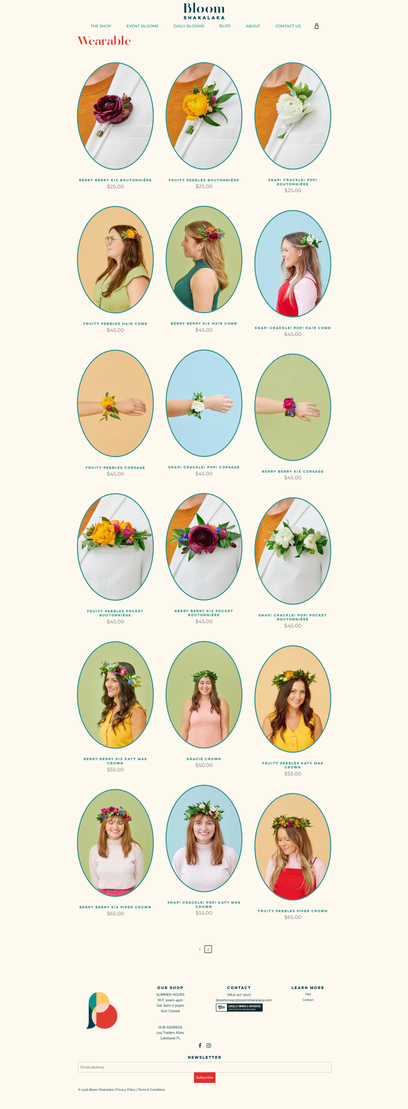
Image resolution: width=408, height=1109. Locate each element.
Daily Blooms (189, 26)
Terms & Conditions (151, 1089)
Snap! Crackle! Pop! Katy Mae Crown (204, 904)
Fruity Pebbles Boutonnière (204, 180)
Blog (225, 25)
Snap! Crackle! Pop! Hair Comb (293, 328)
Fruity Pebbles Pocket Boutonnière (115, 613)
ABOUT (253, 26)
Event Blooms (142, 26)
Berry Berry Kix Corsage (293, 471)
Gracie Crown (204, 759)
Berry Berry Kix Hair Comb (204, 323)
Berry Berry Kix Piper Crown (115, 907)
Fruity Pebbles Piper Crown (293, 911)
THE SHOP (101, 26)
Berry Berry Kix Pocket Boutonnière (204, 613)
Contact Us (288, 26)
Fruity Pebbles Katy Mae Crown (293, 765)
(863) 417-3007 (239, 995)
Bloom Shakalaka (101, 1089)
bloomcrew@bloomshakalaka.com (244, 1000)
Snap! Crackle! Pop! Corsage (204, 467)
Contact (308, 1000)
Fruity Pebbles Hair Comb (115, 323)
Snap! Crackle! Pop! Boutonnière (292, 182)
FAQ (308, 994)
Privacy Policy (126, 1089)
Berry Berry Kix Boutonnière (115, 180)
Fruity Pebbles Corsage (115, 467)
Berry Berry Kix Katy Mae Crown (115, 761)
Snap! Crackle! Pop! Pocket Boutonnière (293, 617)
